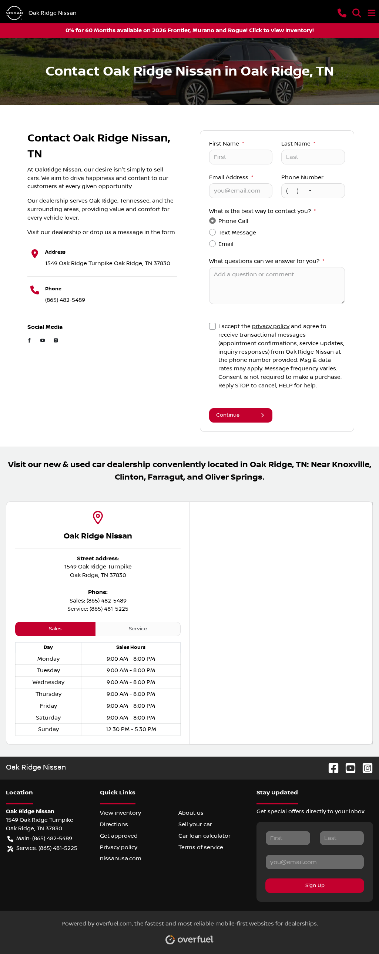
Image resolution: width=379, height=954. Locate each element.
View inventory (120, 813)
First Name (226, 143)
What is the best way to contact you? (262, 211)
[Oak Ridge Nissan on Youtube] (347, 768)
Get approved (119, 836)
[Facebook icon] (29, 341)
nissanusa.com (120, 858)
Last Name (298, 143)
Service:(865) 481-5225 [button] (46, 848)
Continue (227, 415)
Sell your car (195, 824)
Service (138, 629)
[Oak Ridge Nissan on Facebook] (330, 768)
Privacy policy (118, 847)
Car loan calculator (204, 836)
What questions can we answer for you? (266, 261)
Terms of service (200, 847)
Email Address (231, 177)
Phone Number (302, 177)
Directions (114, 824)
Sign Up (315, 885)
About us (191, 813)
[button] (342, 13)
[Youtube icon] (42, 341)
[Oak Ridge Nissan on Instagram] (364, 768)
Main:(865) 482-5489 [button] (44, 838)
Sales (55, 629)
